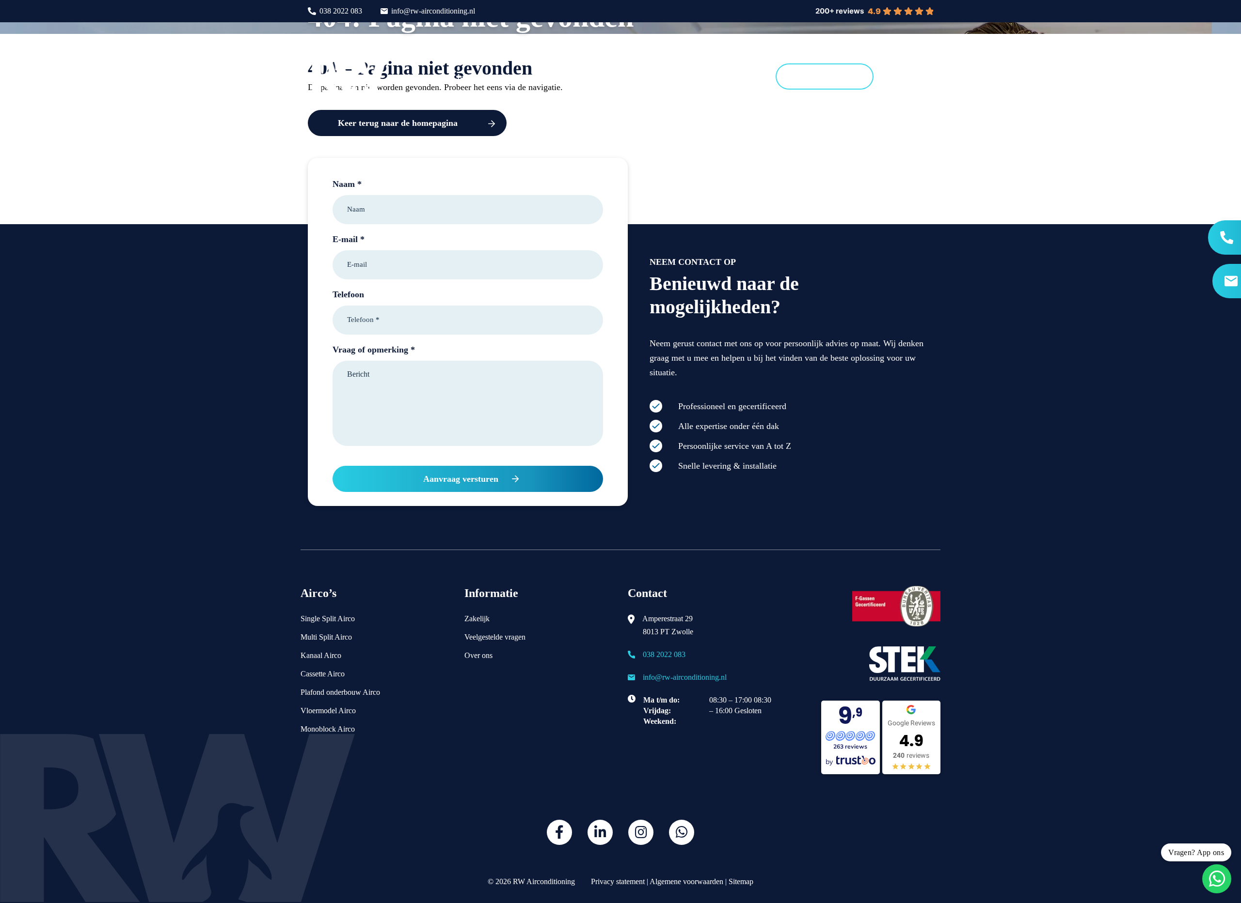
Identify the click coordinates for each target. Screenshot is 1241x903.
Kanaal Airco (321, 655)
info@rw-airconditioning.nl (433, 11)
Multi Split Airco (326, 637)
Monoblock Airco (328, 729)
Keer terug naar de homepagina (398, 123)
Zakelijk (477, 618)
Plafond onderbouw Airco (340, 692)
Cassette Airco (323, 674)
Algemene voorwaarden (686, 881)
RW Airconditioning (544, 881)
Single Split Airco (328, 618)
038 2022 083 (340, 11)
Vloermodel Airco (328, 710)
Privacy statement (617, 881)
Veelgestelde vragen (494, 637)
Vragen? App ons (1196, 852)
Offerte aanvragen (824, 76)
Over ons (478, 655)
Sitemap (741, 881)
